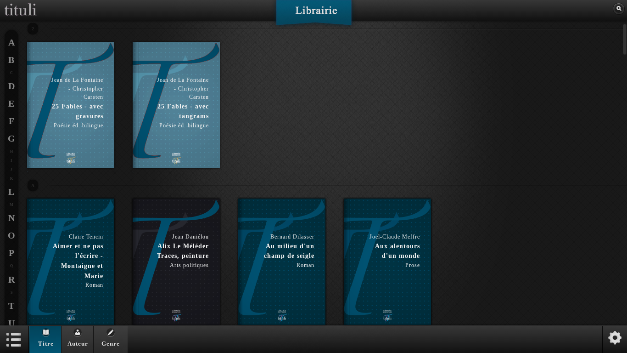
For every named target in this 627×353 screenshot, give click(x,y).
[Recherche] (619, 9)
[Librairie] (314, 15)
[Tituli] (21, 3)
